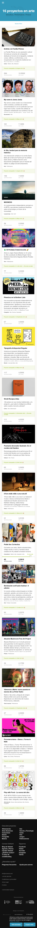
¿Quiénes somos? (8, 853)
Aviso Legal (5, 882)
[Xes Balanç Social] (18, 902)
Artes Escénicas (7, 831)
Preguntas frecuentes (9, 865)
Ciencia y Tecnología (26, 831)
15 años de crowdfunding (6, 855)
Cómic (21, 833)
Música (4, 839)
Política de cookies (14, 921)
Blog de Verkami (7, 847)
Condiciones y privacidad (9, 879)
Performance (19, 14)
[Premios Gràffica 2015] (7, 902)
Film (20, 835)
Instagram (22, 853)
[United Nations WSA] (30, 902)
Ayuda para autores (26, 865)
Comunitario (6, 833)
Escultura (9, 14)
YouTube (22, 851)
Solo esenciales (16, 924)
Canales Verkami (7, 851)
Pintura (28, 14)
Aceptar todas (29, 924)
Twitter (21, 849)
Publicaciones (24, 839)
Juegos (21, 837)
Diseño (4, 835)
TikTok (21, 855)
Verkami (18, 3)
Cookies (4, 885)
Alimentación (6, 829)
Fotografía (5, 837)
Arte (20, 829)
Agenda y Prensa (7, 849)
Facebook (22, 847)
